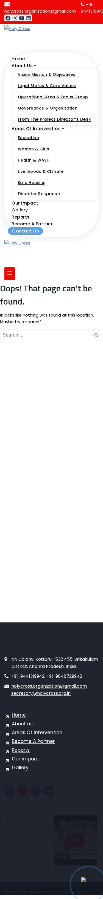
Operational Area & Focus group (53, 97)
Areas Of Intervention (37, 732)
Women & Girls (33, 149)
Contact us (25, 231)
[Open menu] (9, 273)
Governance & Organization (48, 108)
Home (18, 59)
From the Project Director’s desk (54, 119)
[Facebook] (7, 18)
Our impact (25, 203)
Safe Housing (32, 182)
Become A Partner (32, 224)
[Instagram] (14, 18)
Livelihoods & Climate (41, 171)
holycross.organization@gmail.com (49, 686)
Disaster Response (39, 194)
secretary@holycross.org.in (41, 693)
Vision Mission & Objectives (47, 74)
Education (28, 137)
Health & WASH (34, 160)
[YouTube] (21, 18)
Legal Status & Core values (47, 85)
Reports (21, 217)
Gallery (20, 210)
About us (22, 723)
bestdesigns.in (67, 891)
